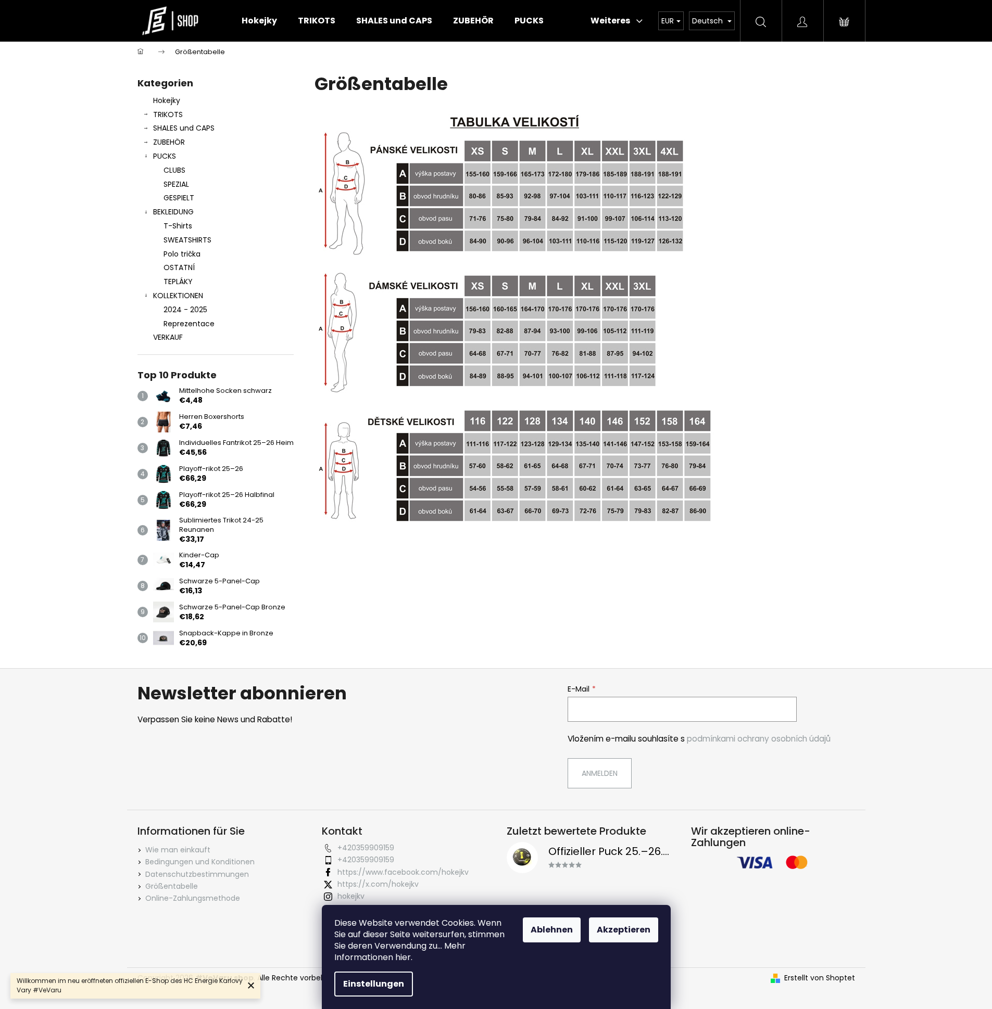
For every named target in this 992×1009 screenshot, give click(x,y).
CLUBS (174, 170)
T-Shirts (178, 226)
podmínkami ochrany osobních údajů (759, 738)
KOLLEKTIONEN (178, 295)
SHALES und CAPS (184, 128)
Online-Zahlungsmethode (192, 898)
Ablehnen (552, 930)
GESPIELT (179, 198)
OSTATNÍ (179, 267)
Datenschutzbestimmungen (197, 874)
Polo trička (182, 254)
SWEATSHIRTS (187, 240)
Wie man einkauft (177, 850)
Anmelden (600, 773)
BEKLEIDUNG (173, 212)
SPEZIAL (176, 184)
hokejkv (351, 896)
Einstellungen (373, 984)
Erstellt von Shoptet (819, 978)
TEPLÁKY (178, 281)
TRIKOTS (168, 114)
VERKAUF (168, 337)
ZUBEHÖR (169, 142)
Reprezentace (189, 323)
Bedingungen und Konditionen (200, 862)
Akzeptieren (623, 930)
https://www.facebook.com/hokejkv (403, 872)
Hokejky (166, 100)
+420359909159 (365, 847)
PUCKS (164, 156)
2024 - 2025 (185, 309)
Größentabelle (171, 886)
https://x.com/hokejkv (378, 884)
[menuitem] (259, 21)
